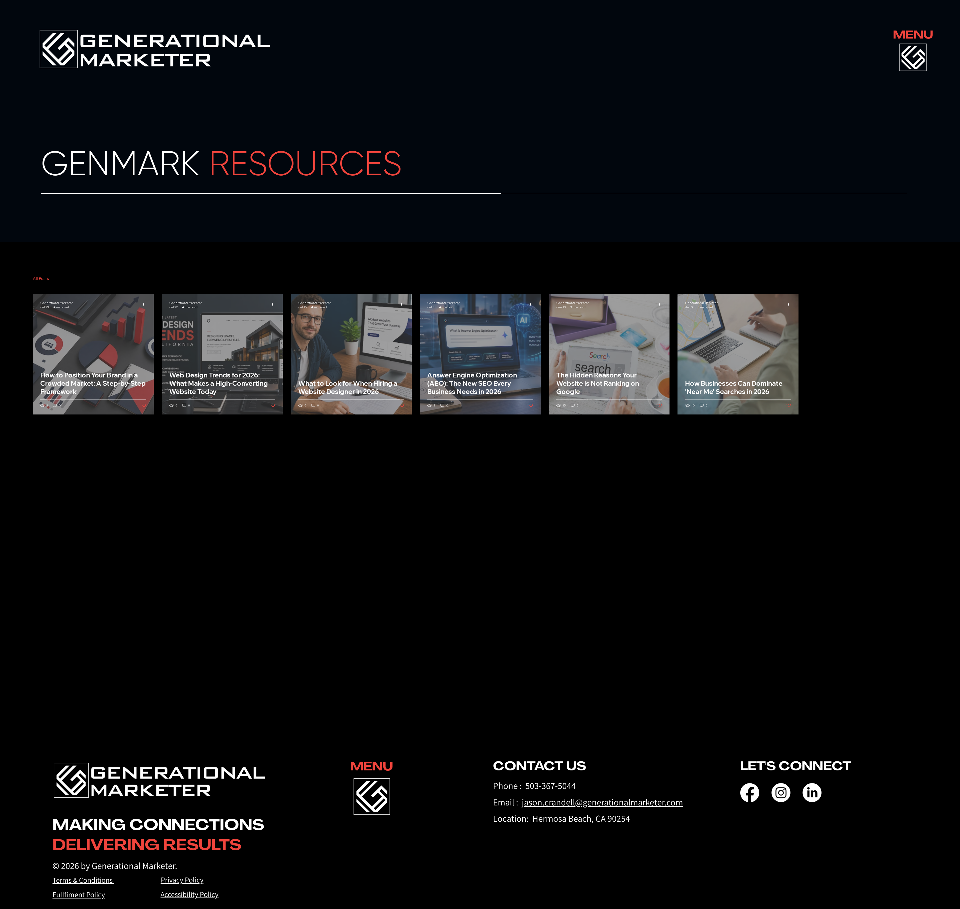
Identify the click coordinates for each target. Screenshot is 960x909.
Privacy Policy (182, 880)
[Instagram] (781, 792)
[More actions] (145, 305)
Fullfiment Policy (78, 894)
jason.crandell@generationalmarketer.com (602, 802)
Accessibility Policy (189, 894)
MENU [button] (913, 34)
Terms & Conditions (83, 880)
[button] (913, 57)
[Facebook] (749, 792)
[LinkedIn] (812, 792)
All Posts (41, 278)
